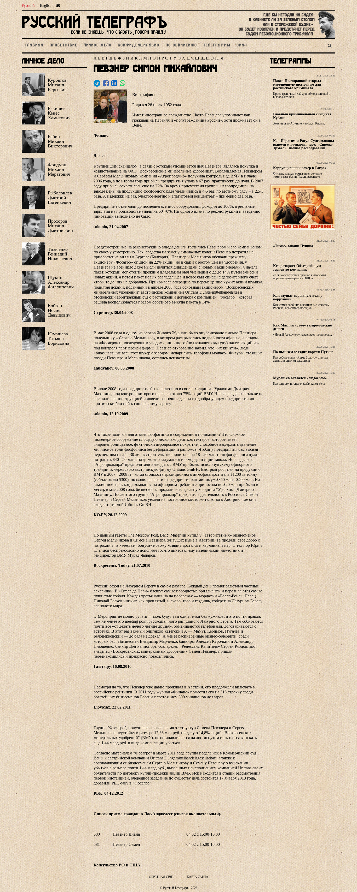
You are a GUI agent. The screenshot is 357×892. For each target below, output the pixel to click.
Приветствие (63, 45)
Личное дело (98, 45)
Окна (242, 45)
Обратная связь (162, 877)
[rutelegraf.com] (94, 36)
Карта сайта (197, 877)
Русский (28, 6)
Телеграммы (216, 45)
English (45, 6)
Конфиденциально (138, 45)
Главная (34, 45)
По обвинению (181, 45)
